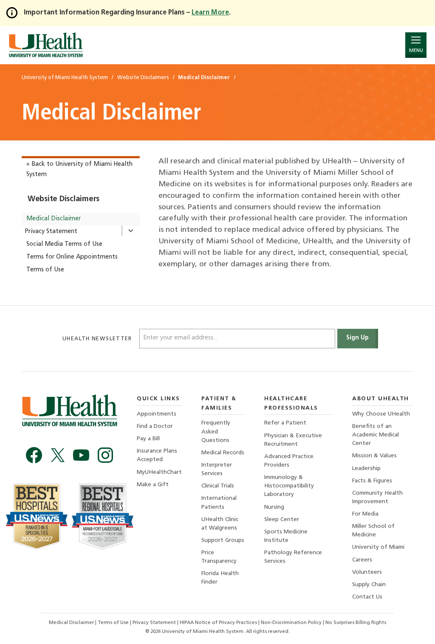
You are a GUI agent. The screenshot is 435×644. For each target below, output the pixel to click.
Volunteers (367, 572)
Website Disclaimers (63, 199)
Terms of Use (45, 270)
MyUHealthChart (159, 472)
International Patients (219, 503)
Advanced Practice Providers (289, 461)
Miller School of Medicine (373, 531)
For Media (365, 514)
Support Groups (222, 540)
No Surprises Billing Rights (355, 622)
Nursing (274, 507)
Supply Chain (369, 584)
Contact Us (367, 597)
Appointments (156, 414)
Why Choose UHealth (381, 414)
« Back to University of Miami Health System (79, 169)
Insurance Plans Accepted (157, 455)
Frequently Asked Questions (215, 431)
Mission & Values (374, 456)
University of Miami (378, 547)
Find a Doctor (155, 426)
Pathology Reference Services (293, 557)
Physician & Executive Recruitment (293, 440)
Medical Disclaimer (53, 219)
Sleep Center (281, 519)
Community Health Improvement (377, 497)
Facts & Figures (372, 481)
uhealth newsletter (98, 339)
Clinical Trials (217, 486)
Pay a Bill (148, 439)
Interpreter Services (216, 469)
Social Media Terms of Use (64, 244)
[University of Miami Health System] (45, 44)
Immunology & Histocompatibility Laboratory (289, 486)
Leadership (366, 468)
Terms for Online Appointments (72, 257)
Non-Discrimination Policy (291, 622)
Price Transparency (219, 557)
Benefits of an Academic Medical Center (375, 435)
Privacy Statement (51, 231)
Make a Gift (153, 484)
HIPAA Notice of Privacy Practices (218, 622)
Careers (362, 560)
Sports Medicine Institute (286, 536)
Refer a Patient (285, 423)
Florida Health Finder (220, 578)
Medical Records (222, 453)
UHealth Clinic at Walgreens (219, 524)
